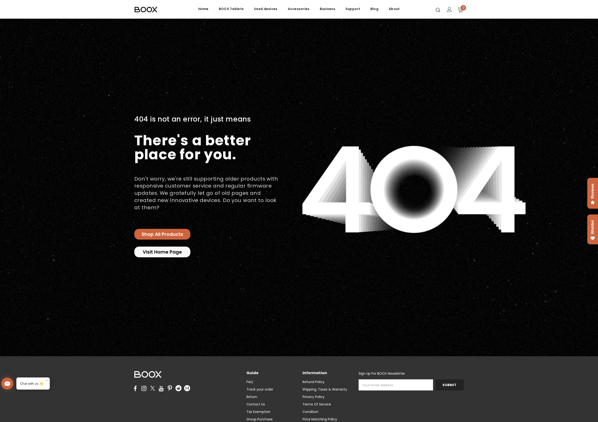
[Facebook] (135, 388)
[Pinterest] (170, 388)
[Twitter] (152, 388)
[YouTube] (161, 388)
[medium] (187, 388)
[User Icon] (449, 9)
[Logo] (161, 10)
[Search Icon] (438, 9)
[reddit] (178, 388)
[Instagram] (144, 388)
